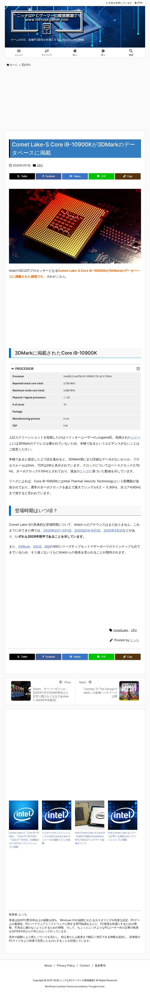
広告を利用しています (120, 2)
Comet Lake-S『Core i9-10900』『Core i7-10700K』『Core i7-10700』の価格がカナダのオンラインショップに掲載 (24, 839)
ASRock (24, 546)
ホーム (13, 64)
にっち (134, 640)
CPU (28, 64)
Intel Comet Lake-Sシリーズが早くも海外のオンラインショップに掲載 (122, 836)
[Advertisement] (75, 99)
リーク (84, 471)
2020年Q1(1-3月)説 (57, 530)
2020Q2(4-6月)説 (87, 530)
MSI (47, 546)
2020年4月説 (113, 530)
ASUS (37, 546)
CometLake (120, 630)
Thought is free (96, 986)
